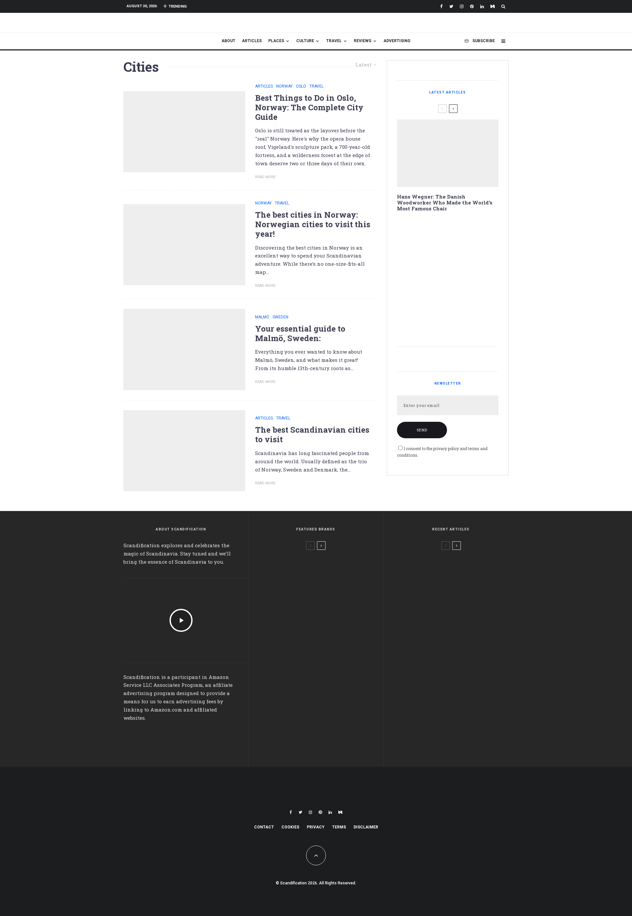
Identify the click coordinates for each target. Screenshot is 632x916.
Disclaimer (366, 827)
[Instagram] (462, 6)
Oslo (301, 86)
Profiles (473, 556)
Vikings (449, 704)
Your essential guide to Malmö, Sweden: (300, 333)
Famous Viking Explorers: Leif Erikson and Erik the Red (459, 326)
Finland (450, 666)
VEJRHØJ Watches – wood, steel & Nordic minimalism (329, 600)
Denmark (451, 556)
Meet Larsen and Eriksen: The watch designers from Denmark (327, 631)
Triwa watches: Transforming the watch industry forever (325, 695)
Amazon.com (166, 709)
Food (466, 666)
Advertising (396, 41)
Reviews (362, 41)
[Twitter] (451, 6)
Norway (284, 86)
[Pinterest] (472, 6)
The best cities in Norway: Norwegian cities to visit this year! (312, 224)
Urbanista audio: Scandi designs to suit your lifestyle (328, 663)
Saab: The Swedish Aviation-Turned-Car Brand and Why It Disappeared (461, 232)
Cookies (290, 827)
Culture (305, 41)
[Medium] (492, 6)
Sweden (280, 317)
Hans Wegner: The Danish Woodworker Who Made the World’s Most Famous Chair (444, 202)
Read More (265, 177)
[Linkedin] (482, 6)
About (228, 41)
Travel (334, 41)
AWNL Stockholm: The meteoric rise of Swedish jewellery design (329, 568)
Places (276, 41)
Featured (295, 556)
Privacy (316, 827)
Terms (339, 827)
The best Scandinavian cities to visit (312, 434)
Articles (252, 41)
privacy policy (446, 448)
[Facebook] (441, 6)
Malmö (262, 317)
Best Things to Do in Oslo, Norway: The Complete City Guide (309, 107)
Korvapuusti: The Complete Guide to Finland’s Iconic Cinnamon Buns (461, 295)
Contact (264, 827)
